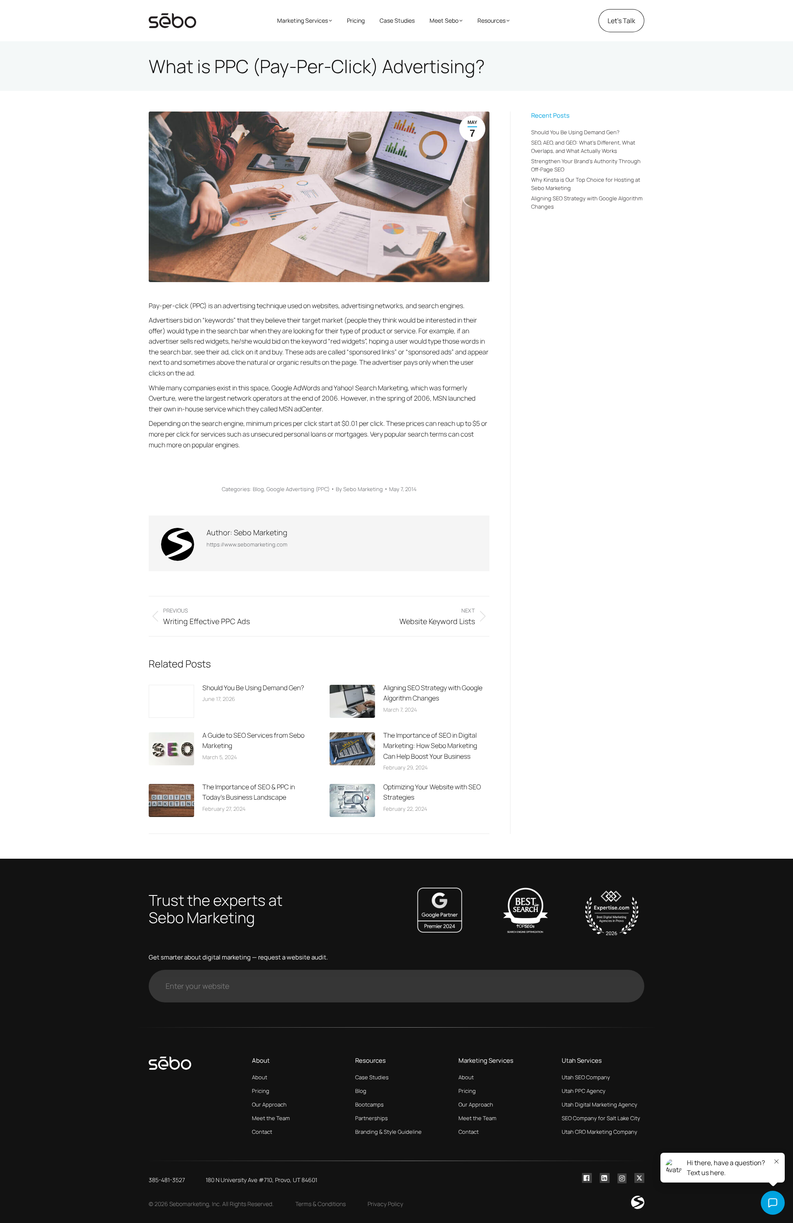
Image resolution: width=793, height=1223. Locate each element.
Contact (262, 1131)
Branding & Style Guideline (388, 1131)
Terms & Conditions (320, 1204)
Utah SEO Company (586, 1077)
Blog (258, 489)
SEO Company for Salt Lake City (601, 1118)
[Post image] (171, 701)
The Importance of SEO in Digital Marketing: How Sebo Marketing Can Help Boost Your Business (430, 746)
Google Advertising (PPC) (298, 489)
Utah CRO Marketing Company (599, 1131)
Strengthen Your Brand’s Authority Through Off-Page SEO (586, 165)
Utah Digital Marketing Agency (599, 1104)
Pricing (260, 1091)
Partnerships (371, 1118)
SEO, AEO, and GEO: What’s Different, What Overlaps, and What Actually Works (583, 146)
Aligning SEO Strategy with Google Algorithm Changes (432, 693)
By (359, 489)
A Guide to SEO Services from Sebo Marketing (253, 740)
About (259, 1077)
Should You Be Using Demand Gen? (253, 687)
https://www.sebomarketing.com (247, 544)
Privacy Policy (385, 1204)
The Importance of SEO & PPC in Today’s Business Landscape (248, 792)
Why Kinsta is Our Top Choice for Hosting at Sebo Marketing (585, 184)
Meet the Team (271, 1118)
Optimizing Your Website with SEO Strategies (432, 792)
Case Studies (372, 1077)
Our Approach (269, 1104)
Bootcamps (369, 1104)
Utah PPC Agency (583, 1091)
